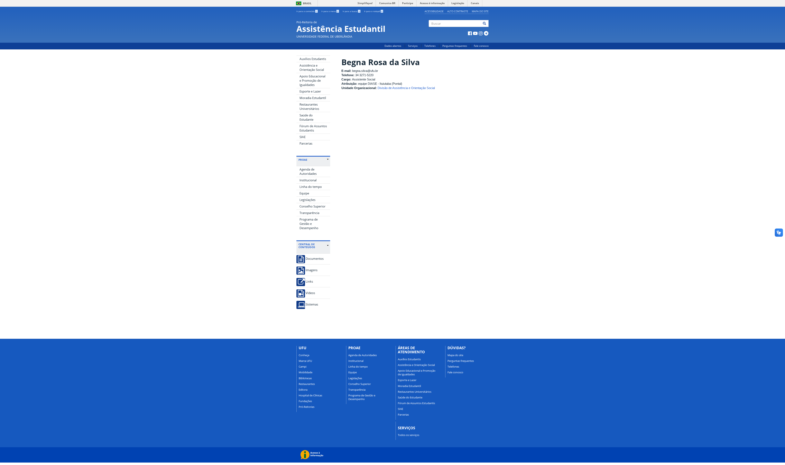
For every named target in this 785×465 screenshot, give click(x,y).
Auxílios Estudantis (312, 59)
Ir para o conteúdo (306, 11)
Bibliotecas (305, 378)
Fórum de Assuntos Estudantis (313, 128)
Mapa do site (480, 11)
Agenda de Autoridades (308, 171)
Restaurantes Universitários (309, 106)
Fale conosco (481, 46)
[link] (313, 159)
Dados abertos (393, 46)
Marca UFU (305, 361)
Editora (303, 389)
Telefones (430, 46)
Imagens (311, 270)
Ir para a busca (351, 11)
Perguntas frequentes (454, 46)
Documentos (315, 258)
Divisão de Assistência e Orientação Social (406, 88)
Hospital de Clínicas (310, 395)
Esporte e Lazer (310, 91)
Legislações (307, 200)
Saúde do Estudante (306, 117)
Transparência (309, 213)
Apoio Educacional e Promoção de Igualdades (312, 80)
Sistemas (312, 304)
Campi (302, 366)
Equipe (304, 193)
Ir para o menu (329, 11)
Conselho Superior (312, 206)
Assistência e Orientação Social (311, 67)
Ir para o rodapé (373, 11)
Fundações (305, 401)
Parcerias (305, 143)
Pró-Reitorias (306, 407)
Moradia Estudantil (312, 98)
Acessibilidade (434, 11)
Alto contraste (457, 11)
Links (309, 281)
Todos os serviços (408, 435)
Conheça (304, 355)
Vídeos (310, 292)
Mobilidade (305, 372)
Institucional (308, 180)
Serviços (413, 46)
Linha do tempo (310, 187)
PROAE (302, 160)
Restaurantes (307, 384)
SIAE (302, 137)
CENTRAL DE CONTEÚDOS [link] (306, 246)
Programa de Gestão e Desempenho (308, 223)
